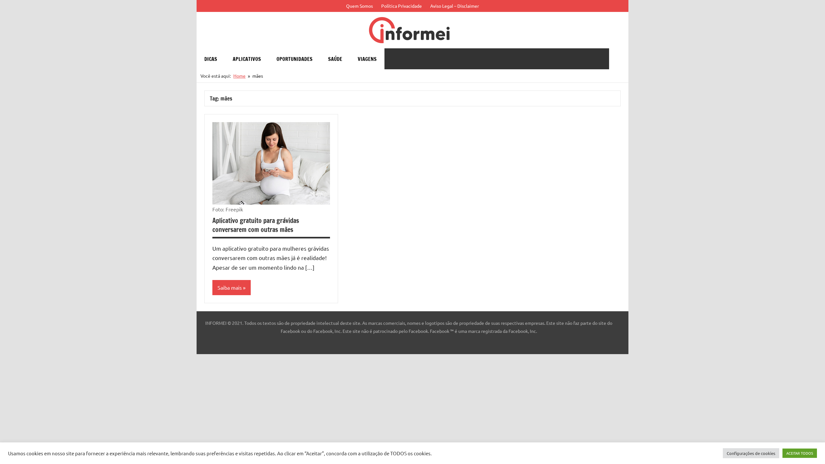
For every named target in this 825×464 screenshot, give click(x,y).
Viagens (367, 59)
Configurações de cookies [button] (751, 453)
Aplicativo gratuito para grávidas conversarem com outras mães (255, 225)
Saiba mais (230, 287)
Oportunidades (295, 59)
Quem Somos (359, 6)
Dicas (210, 59)
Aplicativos (247, 59)
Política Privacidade (401, 6)
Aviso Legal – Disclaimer (454, 6)
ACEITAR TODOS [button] (799, 453)
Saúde (335, 59)
